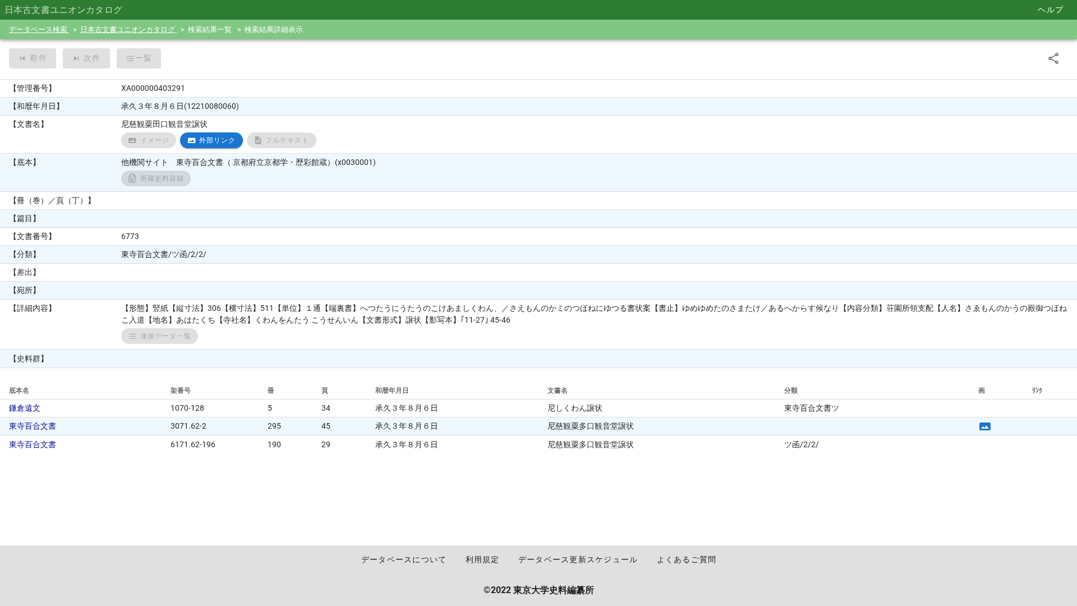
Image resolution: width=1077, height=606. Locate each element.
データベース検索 (39, 29)
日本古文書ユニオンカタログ (128, 29)
